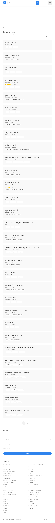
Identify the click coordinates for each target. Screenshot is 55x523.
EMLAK (31, 467)
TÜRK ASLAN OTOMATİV (13, 198)
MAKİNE (6, 497)
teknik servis (14, 214)
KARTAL (14, 134)
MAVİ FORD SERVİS (11, 43)
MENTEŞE (12, 375)
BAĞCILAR (14, 224)
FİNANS (32, 471)
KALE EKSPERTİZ (10, 298)
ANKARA (7, 109)
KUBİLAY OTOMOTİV (12, 210)
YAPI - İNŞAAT (33, 506)
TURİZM (32, 503)
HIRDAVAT (32, 480)
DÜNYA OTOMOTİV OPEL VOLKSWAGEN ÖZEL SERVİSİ (22, 158)
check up (13, 302)
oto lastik (20, 239)
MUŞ (6, 122)
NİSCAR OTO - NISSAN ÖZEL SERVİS (17, 410)
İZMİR (6, 69)
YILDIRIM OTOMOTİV (12, 68)
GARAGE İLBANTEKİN (12, 55)
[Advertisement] (27, 16)
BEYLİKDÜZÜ (15, 97)
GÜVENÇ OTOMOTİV (12, 120)
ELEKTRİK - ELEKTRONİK (36, 464)
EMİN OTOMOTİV (10, 145)
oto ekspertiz (15, 352)
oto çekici (21, 252)
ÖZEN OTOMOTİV (11, 170)
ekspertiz (8, 302)
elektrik (8, 174)
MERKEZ (11, 122)
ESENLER (14, 147)
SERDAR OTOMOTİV (11, 398)
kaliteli (19, 124)
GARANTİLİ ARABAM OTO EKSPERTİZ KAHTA (19, 348)
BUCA (10, 69)
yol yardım (18, 86)
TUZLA (13, 237)
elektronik (8, 414)
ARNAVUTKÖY (15, 400)
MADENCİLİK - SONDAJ (10, 494)
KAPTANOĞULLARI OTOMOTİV (15, 285)
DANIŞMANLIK (8, 473)
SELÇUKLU (12, 44)
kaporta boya (14, 99)
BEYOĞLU (14, 262)
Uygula (27, 453)
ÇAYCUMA (16, 387)
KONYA (7, 44)
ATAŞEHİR (14, 159)
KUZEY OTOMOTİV (11, 95)
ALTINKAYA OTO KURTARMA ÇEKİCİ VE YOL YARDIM (22, 248)
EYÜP (13, 287)
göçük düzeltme (21, 289)
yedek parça (9, 239)
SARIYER (14, 57)
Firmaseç (5, 27)
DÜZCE (7, 212)
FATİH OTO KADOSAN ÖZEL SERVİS (16, 310)
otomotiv (12, 174)
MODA (6, 503)
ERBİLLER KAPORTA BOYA (13, 335)
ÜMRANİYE (14, 184)
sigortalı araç (21, 277)
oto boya (18, 264)
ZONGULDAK (8, 387)
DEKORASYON (8, 476)
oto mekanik (21, 189)
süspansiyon (9, 352)
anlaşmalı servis (21, 389)
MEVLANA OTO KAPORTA (13, 260)
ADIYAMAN (8, 349)
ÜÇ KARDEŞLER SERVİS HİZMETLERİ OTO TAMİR (20, 360)
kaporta (19, 214)
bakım (12, 59)
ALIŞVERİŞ (7, 464)
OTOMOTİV (7, 506)
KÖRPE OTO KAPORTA (12, 273)
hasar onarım (9, 149)
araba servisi (14, 314)
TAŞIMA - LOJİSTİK (34, 492)
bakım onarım (21, 99)
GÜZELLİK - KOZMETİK (36, 476)
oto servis (17, 59)
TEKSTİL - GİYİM (34, 494)
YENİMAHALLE (14, 109)
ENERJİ (31, 469)
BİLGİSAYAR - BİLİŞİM (9, 471)
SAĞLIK (6, 510)
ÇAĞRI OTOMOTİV (11, 108)
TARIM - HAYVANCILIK (35, 490)
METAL (6, 499)
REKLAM (6, 508)
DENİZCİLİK (7, 478)
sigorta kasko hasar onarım (24, 149)
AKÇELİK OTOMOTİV (12, 133)
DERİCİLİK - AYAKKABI (10, 480)
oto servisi (8, 99)
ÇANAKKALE (8, 299)
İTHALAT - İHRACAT (35, 487)
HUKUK (31, 482)
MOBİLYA (6, 501)
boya (7, 339)
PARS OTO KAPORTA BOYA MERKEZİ (17, 373)
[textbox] (27, 439)
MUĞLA (7, 375)
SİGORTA (6, 512)
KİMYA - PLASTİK (8, 490)
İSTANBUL (7, 57)
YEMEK (31, 508)
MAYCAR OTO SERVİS (12, 183)
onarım (8, 59)
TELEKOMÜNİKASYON (35, 497)
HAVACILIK (32, 478)
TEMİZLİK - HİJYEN (34, 499)
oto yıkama (17, 377)
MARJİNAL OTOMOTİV (12, 80)
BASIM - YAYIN (8, 469)
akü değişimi (9, 252)
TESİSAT (32, 501)
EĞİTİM (6, 485)
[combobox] (27, 439)
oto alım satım (18, 402)
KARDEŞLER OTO (10, 323)
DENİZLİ (7, 199)
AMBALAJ (6, 467)
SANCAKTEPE (15, 337)
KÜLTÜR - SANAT (8, 492)
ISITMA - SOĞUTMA (35, 485)
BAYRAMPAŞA (15, 82)
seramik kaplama (10, 377)
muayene (20, 314)
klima (8, 86)
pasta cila (18, 174)
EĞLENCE (6, 487)
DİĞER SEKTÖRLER (9, 482)
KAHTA (13, 349)
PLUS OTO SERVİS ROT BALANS (15, 235)
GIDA (31, 473)
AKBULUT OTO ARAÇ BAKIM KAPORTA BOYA (19, 223)
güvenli (14, 124)
